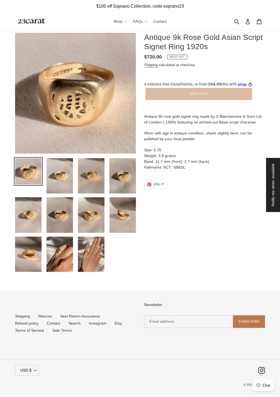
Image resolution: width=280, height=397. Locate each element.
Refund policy (27, 323)
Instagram (97, 323)
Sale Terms (62, 330)
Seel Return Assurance (80, 316)
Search (74, 323)
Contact (53, 323)
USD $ (25, 370)
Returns (45, 316)
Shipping (151, 65)
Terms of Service (29, 330)
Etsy (118, 323)
